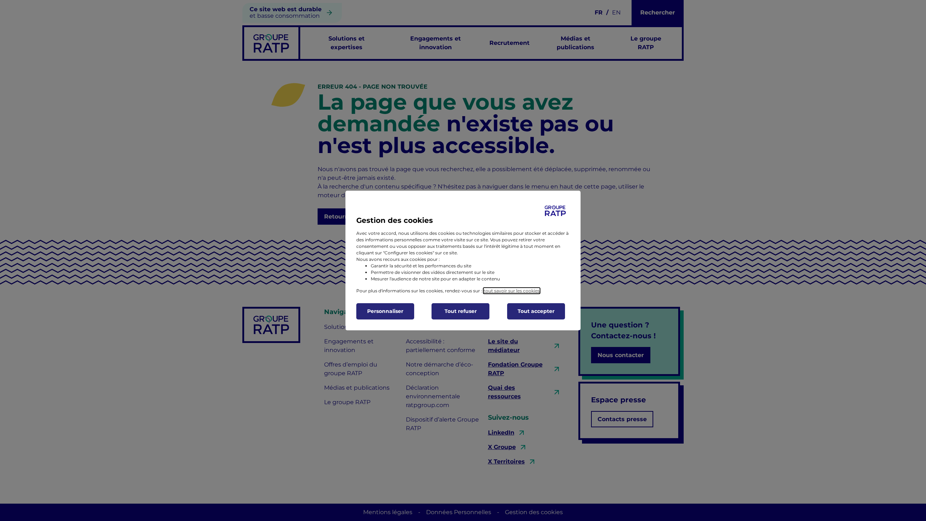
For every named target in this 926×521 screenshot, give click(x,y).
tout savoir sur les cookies (512, 290)
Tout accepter (536, 311)
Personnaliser (385, 311)
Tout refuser (461, 311)
